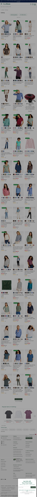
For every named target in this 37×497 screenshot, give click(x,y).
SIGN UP (33, 487)
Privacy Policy (27, 493)
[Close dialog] (35, 479)
